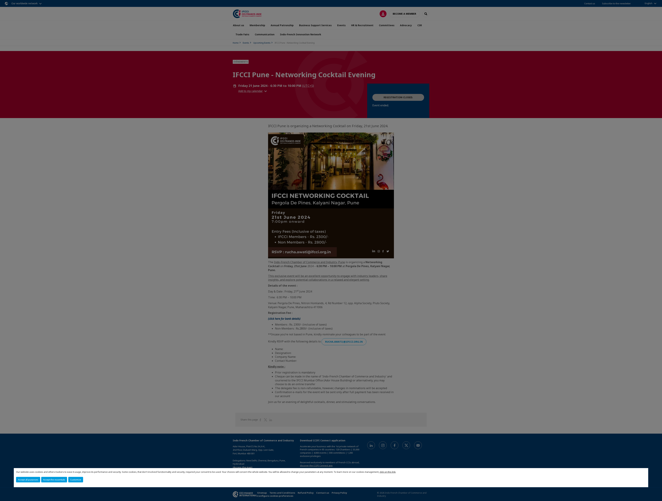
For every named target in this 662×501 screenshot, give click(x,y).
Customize (75, 479)
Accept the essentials (54, 479)
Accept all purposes (28, 479)
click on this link (388, 471)
